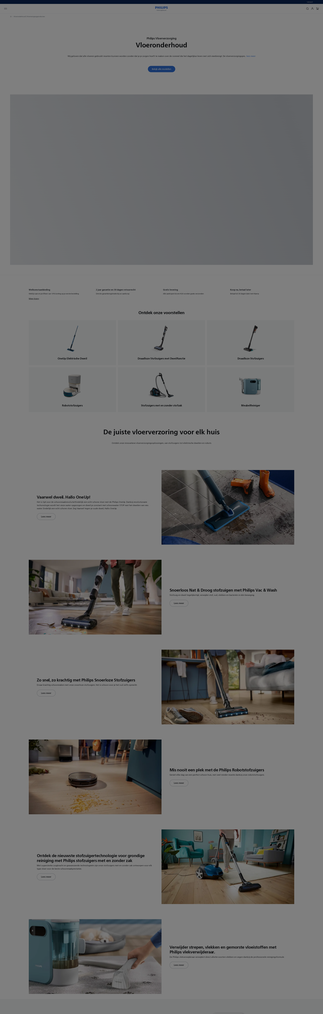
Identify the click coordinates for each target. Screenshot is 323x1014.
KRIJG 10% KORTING (128, 531)
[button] (221, 462)
